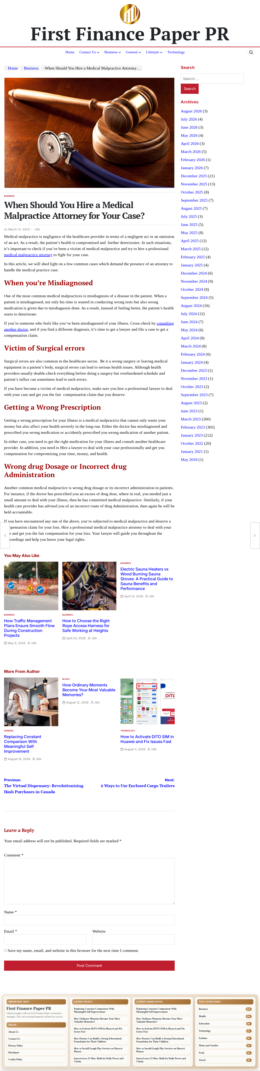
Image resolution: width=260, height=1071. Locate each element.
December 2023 (194, 370)
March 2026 (191, 151)
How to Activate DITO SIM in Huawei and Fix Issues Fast (147, 739)
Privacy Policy (15, 1045)
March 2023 (191, 419)
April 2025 (190, 240)
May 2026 (189, 135)
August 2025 (191, 208)
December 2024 (194, 273)
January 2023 (192, 435)
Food (201, 1052)
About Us (13, 1031)
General (132, 52)
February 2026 (193, 159)
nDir (37, 229)
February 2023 (193, 427)
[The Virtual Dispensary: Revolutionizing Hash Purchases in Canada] (5, 535)
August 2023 (191, 403)
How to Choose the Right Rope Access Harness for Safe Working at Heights (86, 625)
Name (10, 912)
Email (10, 931)
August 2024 (191, 305)
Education (204, 1023)
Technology (176, 52)
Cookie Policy (15, 1059)
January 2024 (192, 362)
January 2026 (192, 168)
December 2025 (194, 176)
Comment (13, 855)
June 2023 (189, 411)
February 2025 (193, 257)
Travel (202, 1060)
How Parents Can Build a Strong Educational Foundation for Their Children (97, 1040)
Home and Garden (208, 1045)
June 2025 (189, 224)
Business (110, 52)
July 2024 (189, 313)
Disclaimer (13, 1052)
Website (99, 931)
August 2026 (191, 111)
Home (69, 52)
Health (202, 1016)
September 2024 (194, 297)
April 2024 (190, 338)
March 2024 (191, 346)
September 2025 (194, 200)
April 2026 (190, 143)
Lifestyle (152, 52)
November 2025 (194, 184)
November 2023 (194, 378)
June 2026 (189, 127)
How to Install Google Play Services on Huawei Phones (98, 1050)
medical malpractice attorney (28, 254)
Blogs (66, 679)
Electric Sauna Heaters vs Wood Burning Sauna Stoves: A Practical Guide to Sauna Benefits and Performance (146, 579)
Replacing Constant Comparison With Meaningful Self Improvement (22, 744)
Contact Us (87, 52)
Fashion (203, 1038)
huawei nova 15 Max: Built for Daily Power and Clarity (99, 1060)
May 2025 (189, 232)
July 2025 (189, 216)
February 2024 (193, 354)
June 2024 (189, 322)
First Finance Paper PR (130, 33)
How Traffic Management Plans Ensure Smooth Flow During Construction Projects (29, 628)
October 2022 (192, 443)
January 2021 (192, 451)
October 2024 (192, 289)
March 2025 (191, 249)
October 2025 (192, 192)
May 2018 (189, 459)
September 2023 (194, 394)
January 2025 (192, 265)
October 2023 (192, 386)
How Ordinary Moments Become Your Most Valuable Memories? (88, 690)
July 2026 (189, 119)
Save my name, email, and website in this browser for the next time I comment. (73, 950)
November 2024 (194, 281)
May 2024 (189, 330)
